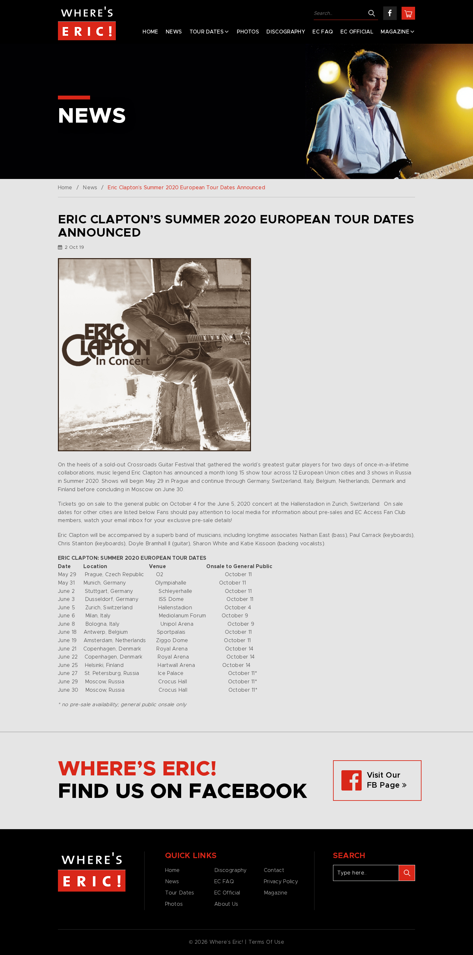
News (174, 31)
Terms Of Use (266, 942)
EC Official (357, 31)
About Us (226, 904)
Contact (274, 870)
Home (150, 31)
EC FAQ (322, 31)
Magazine (395, 31)
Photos (248, 31)
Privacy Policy (281, 881)
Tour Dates (207, 31)
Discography (285, 31)
